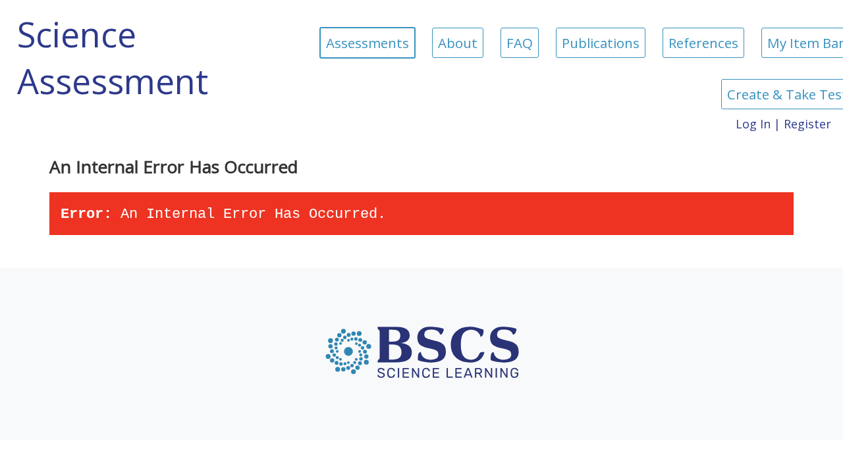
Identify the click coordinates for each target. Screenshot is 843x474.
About (457, 43)
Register (807, 124)
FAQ (519, 43)
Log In (753, 124)
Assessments (367, 43)
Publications (600, 43)
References (703, 43)
